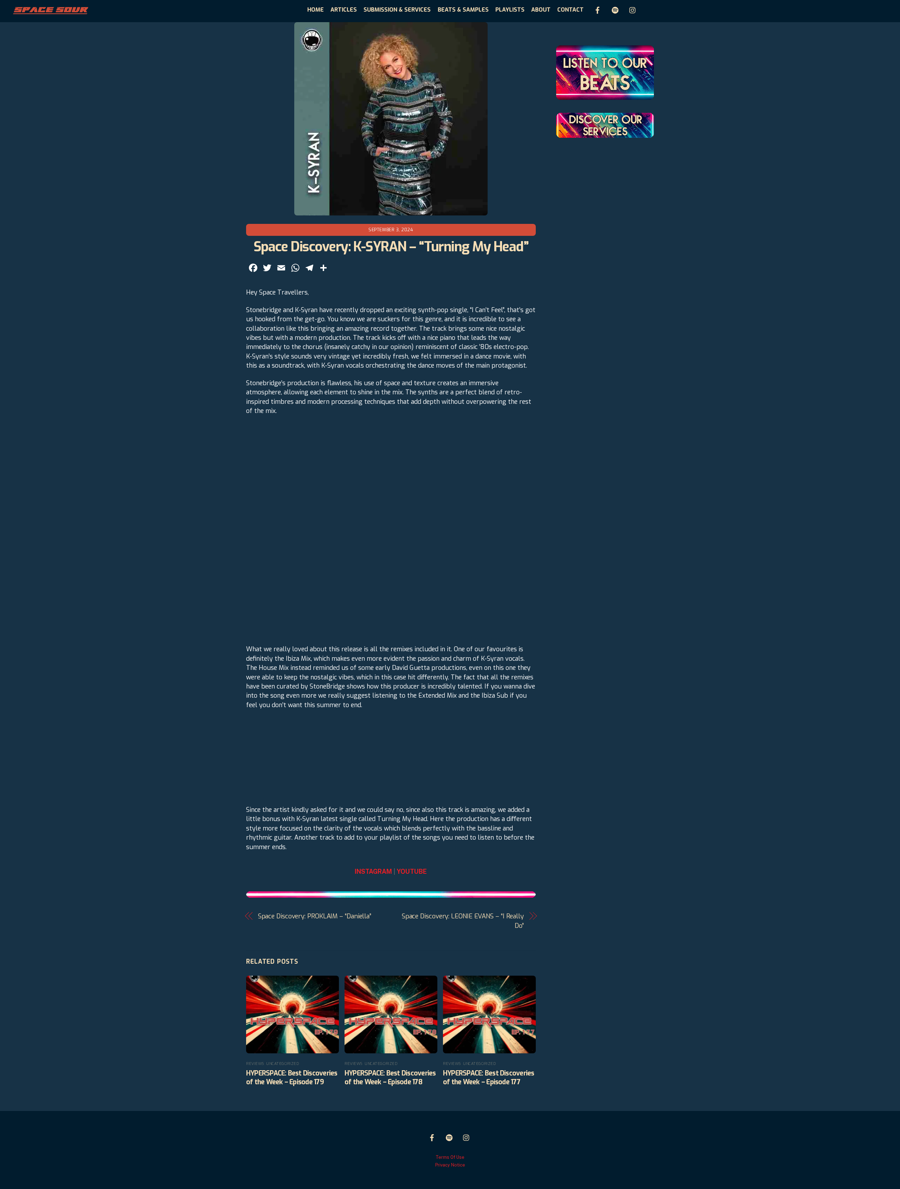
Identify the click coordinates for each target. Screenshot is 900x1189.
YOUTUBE (412, 871)
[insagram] (633, 9)
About (541, 9)
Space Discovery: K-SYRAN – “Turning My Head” (390, 247)
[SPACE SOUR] (50, 12)
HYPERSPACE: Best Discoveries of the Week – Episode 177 (488, 1077)
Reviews (255, 1063)
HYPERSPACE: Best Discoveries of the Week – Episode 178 (390, 1077)
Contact (570, 9)
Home (315, 9)
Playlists (510, 9)
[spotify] (615, 9)
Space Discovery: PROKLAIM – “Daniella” (315, 916)
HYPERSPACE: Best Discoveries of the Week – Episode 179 (292, 1077)
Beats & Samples (463, 9)
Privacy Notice (450, 1165)
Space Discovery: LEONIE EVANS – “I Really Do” (463, 921)
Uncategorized (282, 1063)
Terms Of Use (450, 1157)
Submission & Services (397, 9)
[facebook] (598, 9)
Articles (343, 9)
